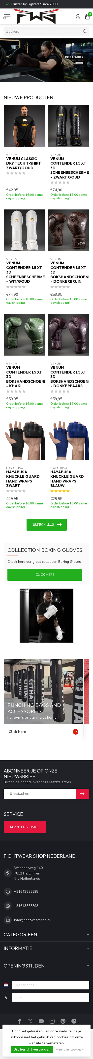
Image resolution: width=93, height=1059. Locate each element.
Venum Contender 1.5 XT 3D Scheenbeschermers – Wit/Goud (24, 272)
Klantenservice (24, 827)
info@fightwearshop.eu (32, 920)
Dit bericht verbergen (32, 1049)
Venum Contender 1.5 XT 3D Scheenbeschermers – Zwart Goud (68, 168)
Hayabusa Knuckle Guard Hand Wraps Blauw (67, 479)
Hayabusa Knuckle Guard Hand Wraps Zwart (23, 479)
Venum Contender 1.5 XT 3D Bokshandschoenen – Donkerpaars (68, 376)
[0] (87, 16)
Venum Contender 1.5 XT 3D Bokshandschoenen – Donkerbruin (68, 272)
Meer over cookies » (70, 1049)
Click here (45, 574)
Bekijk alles (43, 524)
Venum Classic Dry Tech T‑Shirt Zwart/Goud (23, 163)
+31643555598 (26, 891)
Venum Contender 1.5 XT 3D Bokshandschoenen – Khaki (24, 376)
